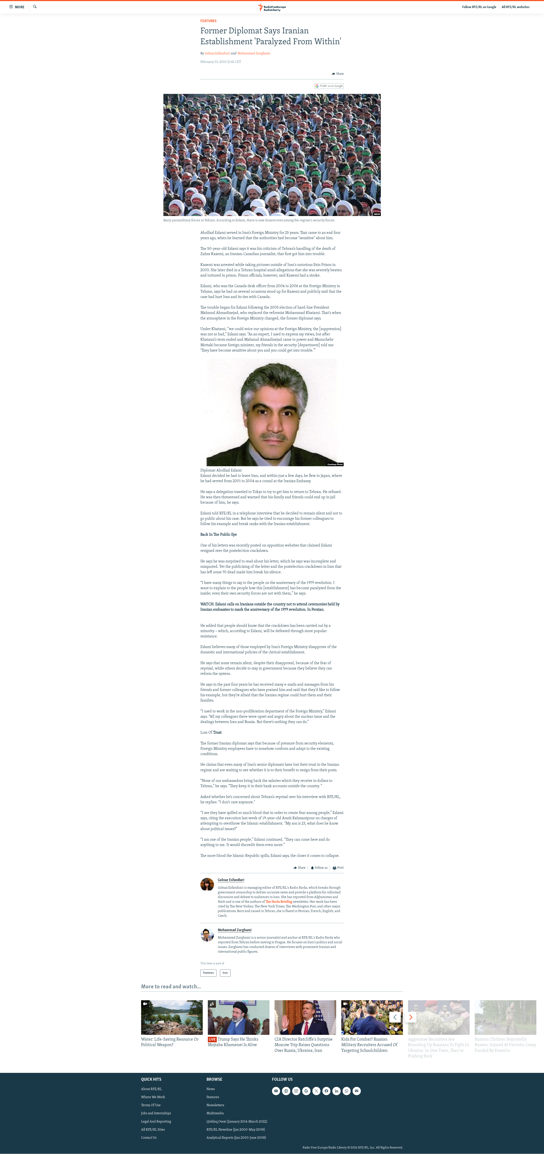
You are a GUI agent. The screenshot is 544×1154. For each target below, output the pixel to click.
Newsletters (215, 1105)
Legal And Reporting (156, 1121)
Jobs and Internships (156, 1113)
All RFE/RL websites (516, 7)
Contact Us (149, 1138)
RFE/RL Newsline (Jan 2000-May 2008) (236, 1129)
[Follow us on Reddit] (286, 1091)
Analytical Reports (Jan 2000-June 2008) (236, 1138)
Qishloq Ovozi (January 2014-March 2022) (237, 1121)
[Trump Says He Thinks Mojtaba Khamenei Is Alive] (238, 1017)
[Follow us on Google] (306, 1091)
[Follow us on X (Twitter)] (316, 1091)
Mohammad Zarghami (254, 53)
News (211, 1089)
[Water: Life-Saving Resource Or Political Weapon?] (172, 1017)
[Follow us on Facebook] (326, 1091)
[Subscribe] (357, 1091)
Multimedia (215, 1113)
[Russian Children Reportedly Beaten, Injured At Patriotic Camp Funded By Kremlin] (505, 1017)
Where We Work (153, 1097)
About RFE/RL (151, 1089)
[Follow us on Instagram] (296, 1091)
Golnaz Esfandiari (217, 53)
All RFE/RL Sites (153, 1129)
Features (208, 21)
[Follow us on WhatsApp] (347, 1091)
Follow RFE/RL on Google (479, 7)
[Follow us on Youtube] (276, 1091)
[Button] (338, 74)
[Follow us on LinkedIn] (336, 1091)
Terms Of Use (151, 1105)
